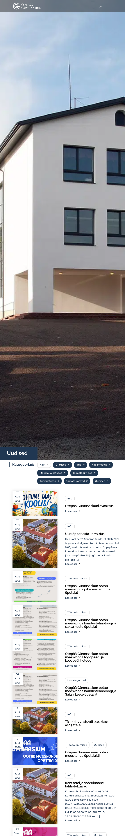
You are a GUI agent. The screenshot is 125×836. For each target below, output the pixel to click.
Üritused (60, 464)
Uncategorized (75, 481)
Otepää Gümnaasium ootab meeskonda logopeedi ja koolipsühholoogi (86, 657)
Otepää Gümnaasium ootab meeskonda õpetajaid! (86, 754)
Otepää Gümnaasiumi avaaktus (89, 506)
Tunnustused (48, 481)
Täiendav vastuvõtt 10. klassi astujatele (87, 723)
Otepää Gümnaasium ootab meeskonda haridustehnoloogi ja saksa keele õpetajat (90, 623)
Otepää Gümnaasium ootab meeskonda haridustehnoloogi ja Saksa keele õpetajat (90, 691)
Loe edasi (71, 511)
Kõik (42, 464)
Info (79, 464)
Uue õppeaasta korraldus (85, 534)
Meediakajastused (51, 472)
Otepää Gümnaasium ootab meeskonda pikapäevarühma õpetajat (87, 589)
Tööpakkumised (83, 472)
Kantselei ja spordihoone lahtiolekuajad (84, 784)
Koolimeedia (99, 464)
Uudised (100, 481)
